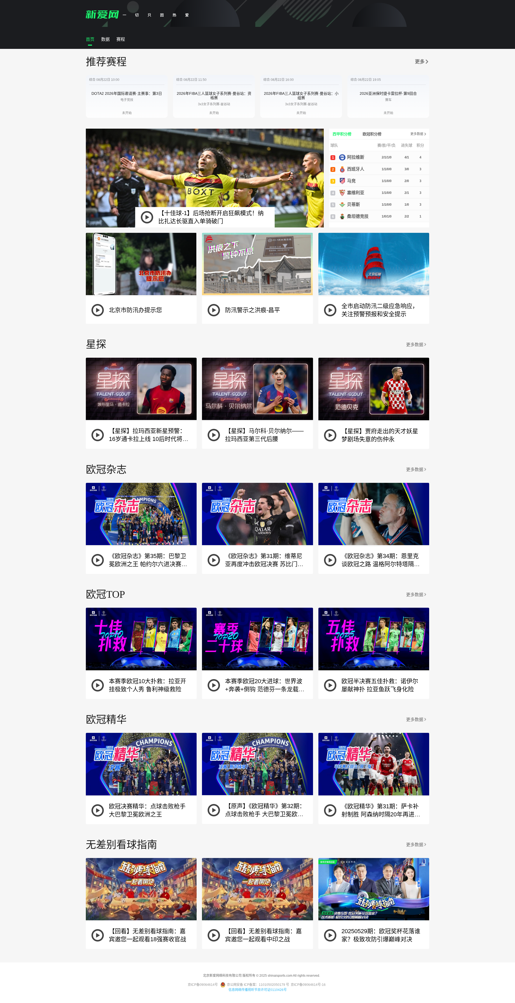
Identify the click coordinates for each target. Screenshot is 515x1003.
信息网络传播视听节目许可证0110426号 (258, 990)
